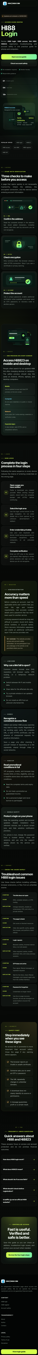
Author (3, 1322)
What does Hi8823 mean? (13, 1169)
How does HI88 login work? (13, 1159)
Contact (3, 1325)
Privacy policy (5, 1336)
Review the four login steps (19, 1255)
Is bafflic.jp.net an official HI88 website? (15, 1201)
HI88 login (4, 1301)
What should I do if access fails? (15, 1179)
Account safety (6, 1308)
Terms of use (5, 1340)
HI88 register (5, 1305)
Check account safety (19, 63)
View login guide (19, 1352)
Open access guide (19, 57)
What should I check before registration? (13, 1190)
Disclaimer (4, 1343)
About (3, 1319)
